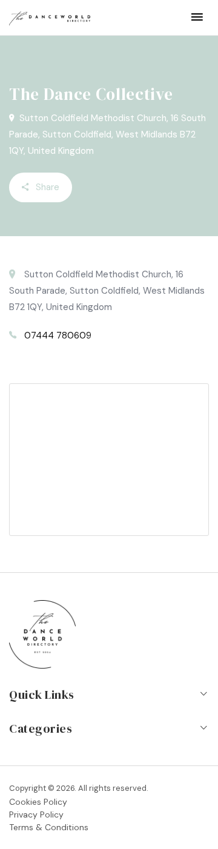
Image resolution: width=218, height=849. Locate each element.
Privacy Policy (36, 814)
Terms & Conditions (48, 827)
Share (46, 187)
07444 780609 (57, 335)
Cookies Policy (38, 801)
